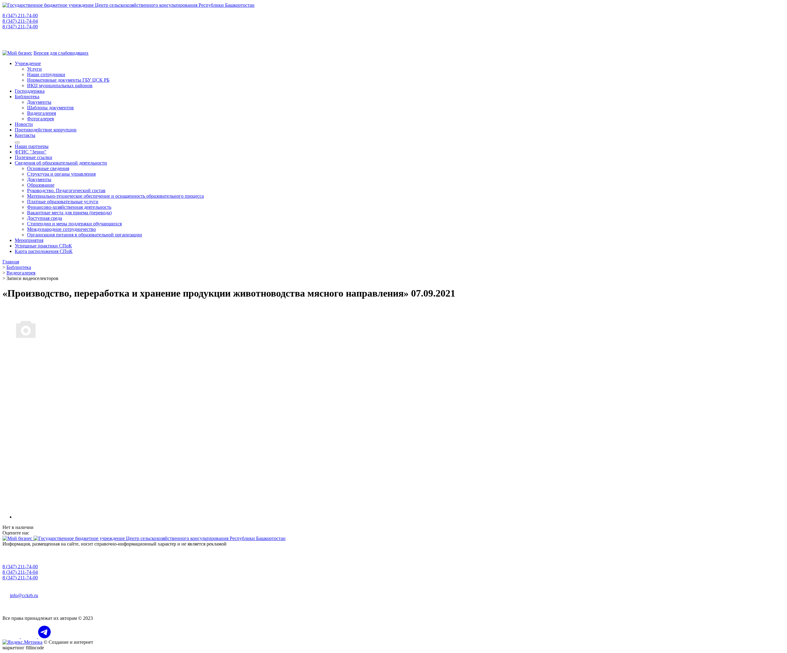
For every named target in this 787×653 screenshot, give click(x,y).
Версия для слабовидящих (61, 53)
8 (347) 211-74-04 (20, 21)
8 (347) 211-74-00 (20, 15)
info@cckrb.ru (24, 595)
